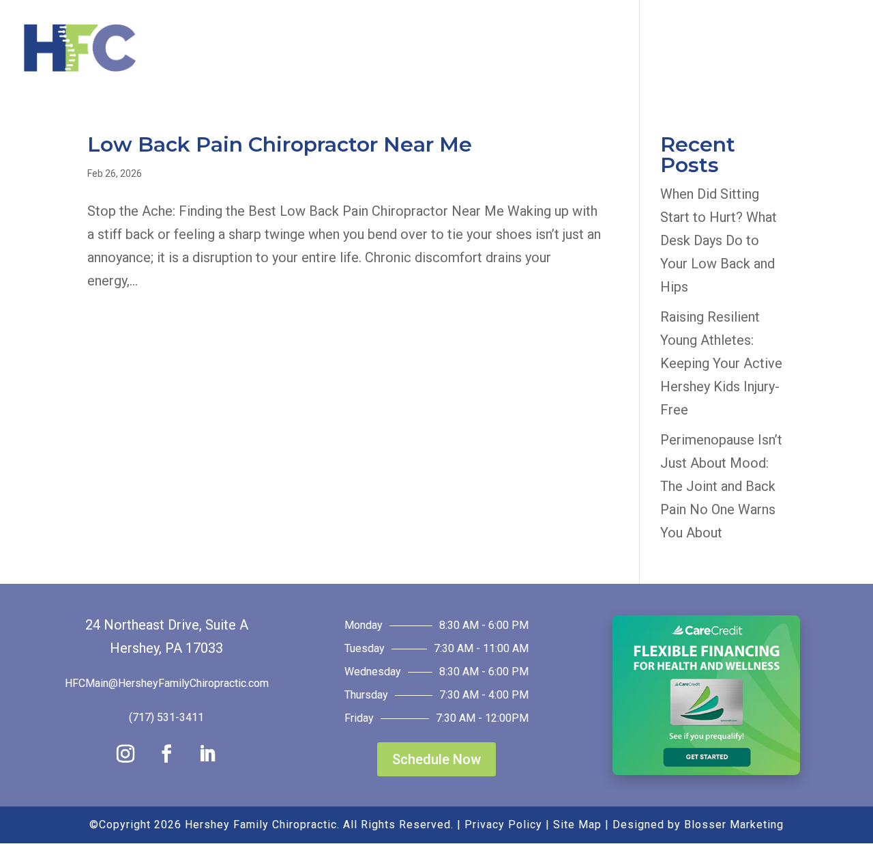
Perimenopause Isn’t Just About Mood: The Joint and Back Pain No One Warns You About (721, 486)
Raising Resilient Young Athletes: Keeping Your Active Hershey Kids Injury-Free (721, 363)
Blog (654, 49)
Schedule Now (436, 759)
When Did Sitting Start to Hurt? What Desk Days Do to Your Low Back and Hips (718, 240)
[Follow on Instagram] (125, 754)
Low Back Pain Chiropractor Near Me (279, 144)
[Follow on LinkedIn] (207, 754)
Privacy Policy (503, 824)
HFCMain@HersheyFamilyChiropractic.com (167, 683)
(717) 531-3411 (166, 717)
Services (492, 49)
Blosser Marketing (734, 824)
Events (580, 49)
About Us (396, 49)
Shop (708, 49)
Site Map (577, 824)
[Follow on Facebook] (166, 754)
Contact (789, 49)
